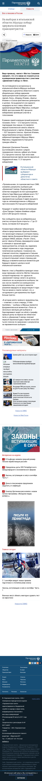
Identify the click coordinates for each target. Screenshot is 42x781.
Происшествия (6, 672)
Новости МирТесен (21, 415)
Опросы (22, 677)
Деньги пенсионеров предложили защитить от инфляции (17, 484)
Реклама (14, 691)
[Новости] (27, 35)
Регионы (23, 682)
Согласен (21, 778)
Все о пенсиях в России (12, 13)
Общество (5, 670)
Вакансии (23, 691)
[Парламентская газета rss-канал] (30, 663)
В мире (22, 670)
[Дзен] (36, 35)
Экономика (23, 667)
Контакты (5, 691)
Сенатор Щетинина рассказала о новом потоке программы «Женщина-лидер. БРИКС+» (19, 493)
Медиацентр (6, 684)
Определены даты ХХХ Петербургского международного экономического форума (19, 468)
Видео (4, 677)
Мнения (4, 682)
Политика (5, 667)
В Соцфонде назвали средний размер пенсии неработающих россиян (18, 460)
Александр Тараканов (11, 40)
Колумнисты (6, 687)
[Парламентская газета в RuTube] (40, 663)
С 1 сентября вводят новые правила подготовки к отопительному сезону (16, 581)
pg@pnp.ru (5, 741)
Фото (3, 679)
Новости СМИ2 (21, 411)
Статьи (11, 9)
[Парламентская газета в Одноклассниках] (38, 663)
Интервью (23, 684)
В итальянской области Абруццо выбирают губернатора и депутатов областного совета (29, 173)
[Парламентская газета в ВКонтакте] (32, 663)
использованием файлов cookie (21, 775)
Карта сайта (36, 699)
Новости (30, 9)
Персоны (23, 679)
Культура (23, 672)
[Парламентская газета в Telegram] (35, 663)
